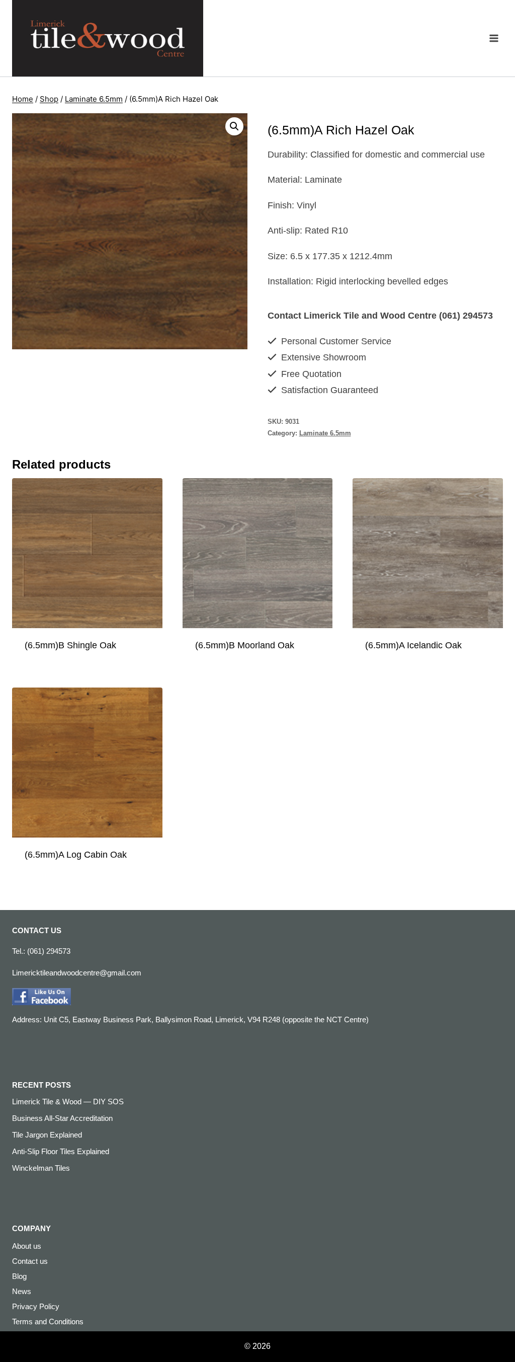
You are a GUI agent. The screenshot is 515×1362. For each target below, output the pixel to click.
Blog (19, 1276)
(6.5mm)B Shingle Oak (70, 645)
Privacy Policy (35, 1306)
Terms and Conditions (47, 1321)
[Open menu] (493, 38)
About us (26, 1246)
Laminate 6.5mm (325, 433)
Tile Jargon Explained (47, 1134)
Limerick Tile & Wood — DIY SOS (68, 1101)
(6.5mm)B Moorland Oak (244, 645)
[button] (234, 126)
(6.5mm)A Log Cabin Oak (76, 855)
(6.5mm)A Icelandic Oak (413, 645)
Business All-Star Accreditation (62, 1118)
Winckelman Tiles (41, 1168)
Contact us (30, 1261)
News (21, 1291)
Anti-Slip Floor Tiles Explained (60, 1151)
